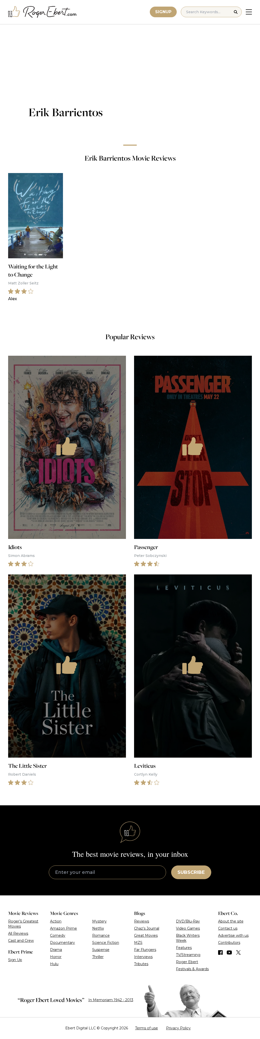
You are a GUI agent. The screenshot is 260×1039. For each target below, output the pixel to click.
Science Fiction (105, 942)
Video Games (188, 928)
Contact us (227, 928)
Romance (101, 935)
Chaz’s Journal (146, 928)
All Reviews (18, 933)
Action (55, 921)
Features (184, 947)
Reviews (141, 921)
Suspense (100, 949)
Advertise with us (233, 935)
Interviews (143, 957)
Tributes (141, 964)
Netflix (98, 928)
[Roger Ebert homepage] (42, 12)
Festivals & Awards (192, 969)
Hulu (54, 964)
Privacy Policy (178, 1028)
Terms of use (146, 1028)
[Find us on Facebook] (220, 952)
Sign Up (15, 960)
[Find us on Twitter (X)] (238, 952)
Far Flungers (145, 949)
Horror (55, 957)
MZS (138, 942)
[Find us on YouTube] (229, 952)
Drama (56, 949)
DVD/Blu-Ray (188, 921)
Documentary (62, 942)
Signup (163, 11)
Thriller (98, 957)
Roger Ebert (187, 962)
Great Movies (146, 935)
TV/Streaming (188, 954)
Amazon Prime (63, 928)
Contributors (229, 942)
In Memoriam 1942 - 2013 (110, 1000)
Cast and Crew (21, 940)
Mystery (99, 921)
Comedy (57, 935)
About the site (230, 921)
